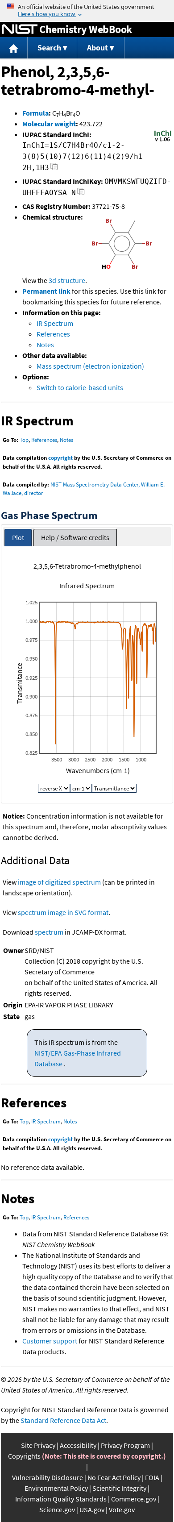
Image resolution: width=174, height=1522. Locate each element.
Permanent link (46, 291)
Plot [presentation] (18, 537)
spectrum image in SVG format (63, 912)
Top (24, 440)
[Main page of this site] (14, 48)
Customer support (49, 1340)
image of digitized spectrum (59, 881)
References (53, 333)
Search (49, 47)
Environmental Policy (56, 1488)
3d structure (67, 280)
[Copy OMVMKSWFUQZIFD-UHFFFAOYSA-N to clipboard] (81, 194)
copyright (60, 458)
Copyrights (24, 1455)
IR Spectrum (55, 323)
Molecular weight (49, 123)
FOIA (152, 1477)
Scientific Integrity (119, 1488)
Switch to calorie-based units (80, 387)
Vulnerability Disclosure (47, 1477)
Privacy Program (125, 1445)
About (97, 47)
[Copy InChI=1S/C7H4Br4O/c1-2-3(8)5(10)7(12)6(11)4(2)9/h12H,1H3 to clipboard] (54, 169)
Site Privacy (38, 1445)
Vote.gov (122, 1509)
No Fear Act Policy (114, 1477)
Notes (45, 344)
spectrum (49, 931)
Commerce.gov (133, 1498)
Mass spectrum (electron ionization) (90, 366)
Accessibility (78, 1445)
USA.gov (91, 1509)
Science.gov (57, 1509)
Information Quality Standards (61, 1498)
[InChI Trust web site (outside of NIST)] (163, 140)
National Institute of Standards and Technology (19, 29)
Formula (35, 112)
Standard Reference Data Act (63, 1420)
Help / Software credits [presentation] (75, 537)
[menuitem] (14, 48)
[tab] (18, 537)
